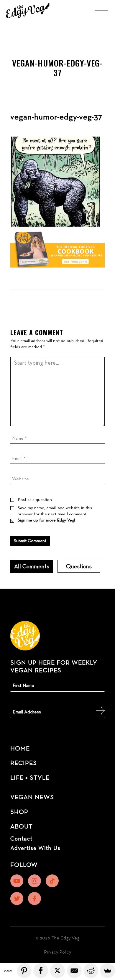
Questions (79, 566)
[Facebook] (40, 970)
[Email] (74, 970)
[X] (57, 970)
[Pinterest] (24, 970)
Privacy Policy (57, 952)
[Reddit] (90, 970)
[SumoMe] (107, 970)
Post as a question (35, 499)
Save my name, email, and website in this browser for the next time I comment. (55, 510)
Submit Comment (30, 540)
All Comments (31, 566)
